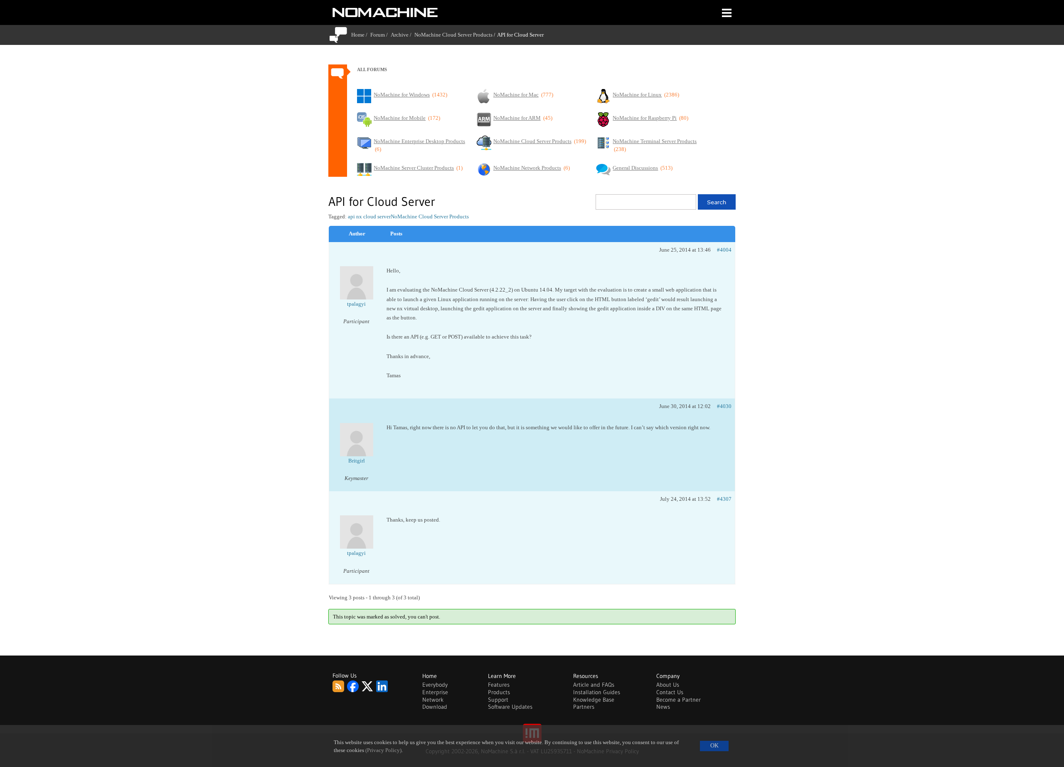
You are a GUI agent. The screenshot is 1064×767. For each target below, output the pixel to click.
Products (499, 692)
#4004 (724, 250)
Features (499, 684)
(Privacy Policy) (383, 750)
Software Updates (510, 706)
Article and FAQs (593, 684)
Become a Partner (678, 699)
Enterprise (435, 692)
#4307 (724, 499)
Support (498, 699)
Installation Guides (596, 692)
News (663, 706)
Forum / (380, 35)
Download (434, 706)
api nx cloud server (369, 216)
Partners (583, 706)
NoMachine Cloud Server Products (453, 35)
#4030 (724, 406)
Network (432, 699)
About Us (667, 684)
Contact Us (669, 692)
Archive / (402, 35)
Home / (360, 35)
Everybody (435, 684)
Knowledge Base (593, 699)
